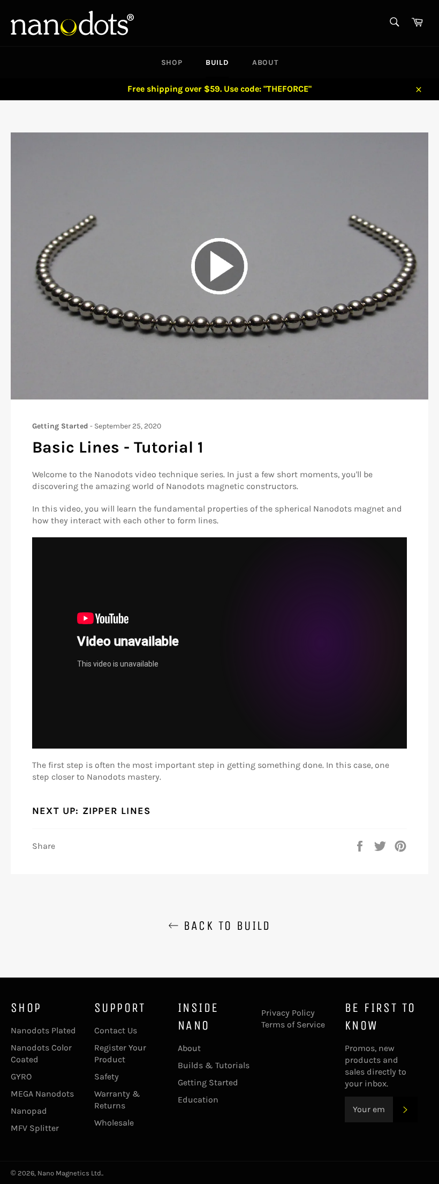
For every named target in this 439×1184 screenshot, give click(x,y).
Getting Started (208, 1082)
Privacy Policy (288, 1013)
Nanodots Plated (43, 1030)
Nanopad (29, 1111)
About (265, 62)
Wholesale (114, 1123)
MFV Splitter (35, 1128)
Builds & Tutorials (213, 1065)
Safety (106, 1076)
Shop (171, 62)
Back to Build (225, 925)
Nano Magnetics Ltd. (69, 1173)
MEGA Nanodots (42, 1094)
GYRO (21, 1076)
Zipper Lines (116, 811)
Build (217, 62)
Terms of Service (293, 1024)
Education (198, 1099)
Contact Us (115, 1030)
